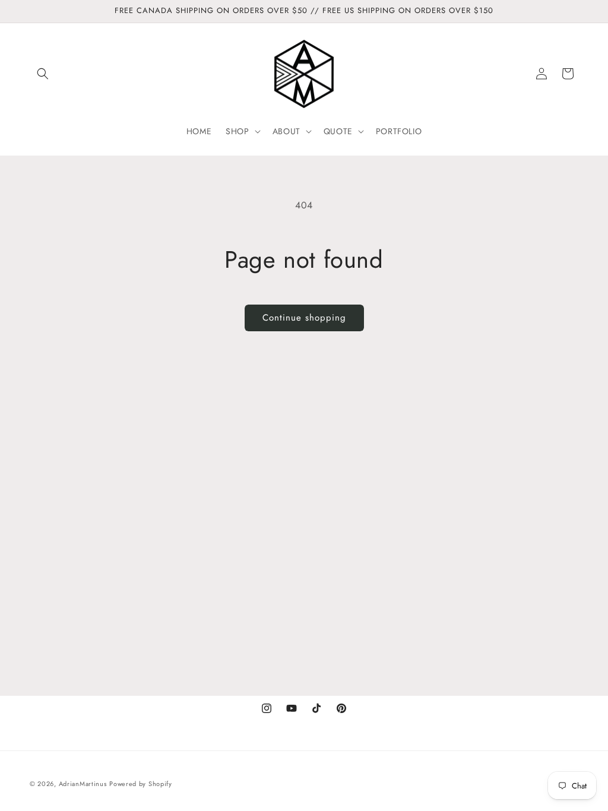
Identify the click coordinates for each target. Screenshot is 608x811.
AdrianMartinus (83, 783)
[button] (43, 74)
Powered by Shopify (140, 783)
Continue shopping (304, 317)
